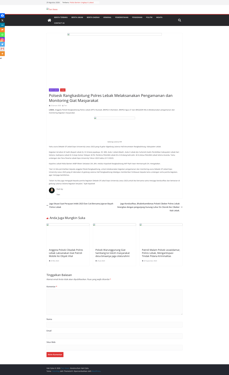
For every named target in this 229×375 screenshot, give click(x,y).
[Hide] (1, 58)
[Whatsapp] (2, 34)
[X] (2, 20)
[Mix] (2, 29)
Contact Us (59, 23)
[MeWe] (2, 25)
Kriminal (107, 17)
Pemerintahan (121, 17)
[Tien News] (49, 20)
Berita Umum (77, 17)
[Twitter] (2, 44)
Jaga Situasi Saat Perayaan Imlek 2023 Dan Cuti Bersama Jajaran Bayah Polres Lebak (81, 205)
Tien (65, 105)
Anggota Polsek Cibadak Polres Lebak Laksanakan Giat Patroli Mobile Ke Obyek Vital (66, 253)
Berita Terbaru (61, 17)
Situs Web (51, 342)
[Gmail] (2, 49)
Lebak (63, 90)
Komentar (52, 286)
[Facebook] (2, 15)
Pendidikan (137, 17)
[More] (2, 53)
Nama (49, 319)
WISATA (159, 17)
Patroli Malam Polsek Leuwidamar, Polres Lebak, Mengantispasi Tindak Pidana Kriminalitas (161, 253)
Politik (149, 17)
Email (49, 330)
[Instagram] (2, 39)
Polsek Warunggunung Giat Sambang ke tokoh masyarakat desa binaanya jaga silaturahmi (112, 253)
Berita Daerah (93, 17)
